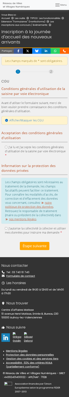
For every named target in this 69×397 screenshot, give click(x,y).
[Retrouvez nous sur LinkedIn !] (5, 337)
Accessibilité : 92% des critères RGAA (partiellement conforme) (29, 364)
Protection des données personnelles (30, 355)
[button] (18, 51)
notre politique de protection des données (29, 205)
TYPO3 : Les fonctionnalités (45, 18)
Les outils (20, 18)
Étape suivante (35, 245)
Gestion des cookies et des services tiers (32, 358)
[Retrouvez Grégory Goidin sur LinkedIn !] (17, 337)
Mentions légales (17, 351)
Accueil (5, 18)
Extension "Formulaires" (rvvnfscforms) (23, 21)
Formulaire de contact (20, 276)
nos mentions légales (22, 219)
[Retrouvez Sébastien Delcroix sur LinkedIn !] (28, 337)
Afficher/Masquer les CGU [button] (26, 120)
